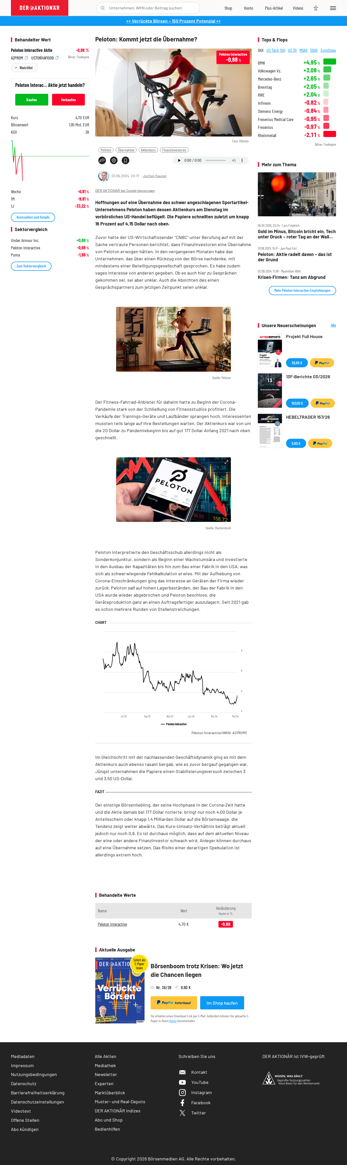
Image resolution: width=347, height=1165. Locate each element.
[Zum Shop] (228, 8)
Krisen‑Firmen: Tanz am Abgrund (291, 277)
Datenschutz (23, 1083)
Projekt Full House (304, 336)
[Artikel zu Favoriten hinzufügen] (125, 160)
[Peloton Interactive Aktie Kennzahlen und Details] (50, 161)
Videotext (21, 1111)
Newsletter (106, 1074)
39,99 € (297, 362)
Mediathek (105, 1065)
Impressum (22, 1065)
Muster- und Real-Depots (120, 1101)
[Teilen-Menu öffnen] (102, 160)
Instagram (201, 1092)
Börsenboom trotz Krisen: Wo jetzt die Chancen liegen (197, 970)
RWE (261, 95)
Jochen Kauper (155, 176)
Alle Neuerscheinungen (327, 325)
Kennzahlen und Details (33, 217)
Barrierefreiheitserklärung (38, 1092)
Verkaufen (68, 99)
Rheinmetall (267, 135)
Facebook (201, 1102)
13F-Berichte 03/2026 (308, 376)
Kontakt (199, 1072)
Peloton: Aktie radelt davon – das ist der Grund (295, 257)
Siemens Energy (270, 111)
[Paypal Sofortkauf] (322, 362)
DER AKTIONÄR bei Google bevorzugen (125, 191)
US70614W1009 (43, 57)
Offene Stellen (25, 1120)
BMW (261, 63)
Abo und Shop (109, 1120)
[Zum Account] (248, 8)
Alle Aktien (105, 1056)
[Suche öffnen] (103, 8)
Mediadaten (23, 1056)
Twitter (198, 1112)
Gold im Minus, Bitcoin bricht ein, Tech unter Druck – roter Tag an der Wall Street (297, 234)
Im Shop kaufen (222, 1003)
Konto (173, 1021)
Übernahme (126, 149)
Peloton (106, 149)
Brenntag (265, 87)
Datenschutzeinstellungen (37, 1102)
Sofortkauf (183, 1003)
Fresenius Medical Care (275, 119)
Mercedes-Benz (269, 79)
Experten (104, 1083)
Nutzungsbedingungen (34, 1074)
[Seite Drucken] (114, 160)
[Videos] (298, 8)
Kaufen (31, 99)
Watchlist (26, 67)
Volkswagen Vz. (269, 70)
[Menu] (332, 8)
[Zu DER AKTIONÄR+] (274, 8)
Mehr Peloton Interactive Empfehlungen (302, 290)
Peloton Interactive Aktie (31, 50)
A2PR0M (17, 57)
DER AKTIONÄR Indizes (117, 1110)
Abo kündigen (25, 1129)
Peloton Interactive (219, 733)
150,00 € (297, 403)
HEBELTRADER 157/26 (308, 417)
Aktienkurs (148, 149)
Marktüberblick (110, 1092)
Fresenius (265, 127)
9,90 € (296, 443)
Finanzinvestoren (174, 149)
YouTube (200, 1082)
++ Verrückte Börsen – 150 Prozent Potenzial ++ (173, 21)
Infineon (264, 103)
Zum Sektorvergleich (31, 265)
